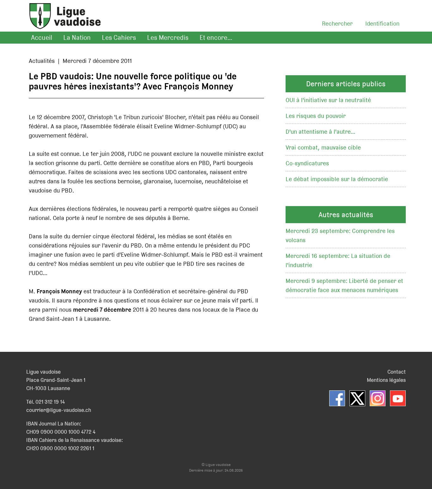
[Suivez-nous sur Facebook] (337, 398)
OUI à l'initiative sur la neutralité (328, 100)
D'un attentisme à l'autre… (320, 131)
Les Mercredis (167, 38)
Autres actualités (345, 214)
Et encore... (216, 38)
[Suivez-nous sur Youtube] (398, 398)
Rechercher (337, 23)
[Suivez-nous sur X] (357, 398)
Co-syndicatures (307, 163)
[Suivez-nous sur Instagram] (378, 398)
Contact (396, 372)
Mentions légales (386, 380)
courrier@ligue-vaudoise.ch (58, 410)
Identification (382, 23)
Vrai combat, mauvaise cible (323, 147)
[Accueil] (61, 23)
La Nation (77, 38)
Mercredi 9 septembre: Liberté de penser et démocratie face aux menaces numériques (344, 285)
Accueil (41, 38)
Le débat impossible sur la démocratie (337, 179)
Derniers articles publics (346, 83)
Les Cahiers (119, 38)
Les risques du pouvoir (316, 115)
